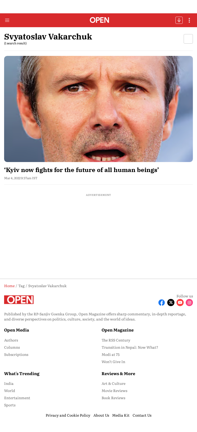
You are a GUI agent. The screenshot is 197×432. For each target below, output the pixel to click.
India (9, 383)
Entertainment (17, 397)
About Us (101, 415)
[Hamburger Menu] (7, 20)
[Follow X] (170, 302)
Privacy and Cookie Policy (68, 415)
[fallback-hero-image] (98, 109)
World (9, 390)
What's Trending (22, 373)
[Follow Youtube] (180, 302)
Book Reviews (113, 397)
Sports (9, 404)
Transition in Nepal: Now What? (130, 347)
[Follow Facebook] (161, 302)
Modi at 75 (111, 354)
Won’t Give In (113, 361)
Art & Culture (113, 383)
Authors (11, 340)
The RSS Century (116, 340)
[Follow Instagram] (189, 302)
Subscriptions (16, 354)
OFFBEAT (179, 20)
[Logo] (98, 20)
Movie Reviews (114, 390)
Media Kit (121, 415)
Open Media (16, 330)
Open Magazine (118, 330)
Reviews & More (118, 373)
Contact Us (142, 415)
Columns (12, 347)
